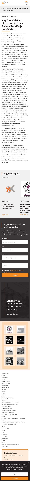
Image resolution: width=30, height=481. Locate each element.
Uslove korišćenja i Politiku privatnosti (14, 271)
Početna (4, 8)
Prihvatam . (14, 271)
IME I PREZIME (5, 238)
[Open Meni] (26, 3)
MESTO (3, 261)
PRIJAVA (15, 275)
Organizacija (5, 254)
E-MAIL (3, 246)
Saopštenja (5, 16)
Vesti (3, 201)
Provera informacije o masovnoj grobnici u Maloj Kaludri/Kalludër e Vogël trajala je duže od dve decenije (10, 208)
